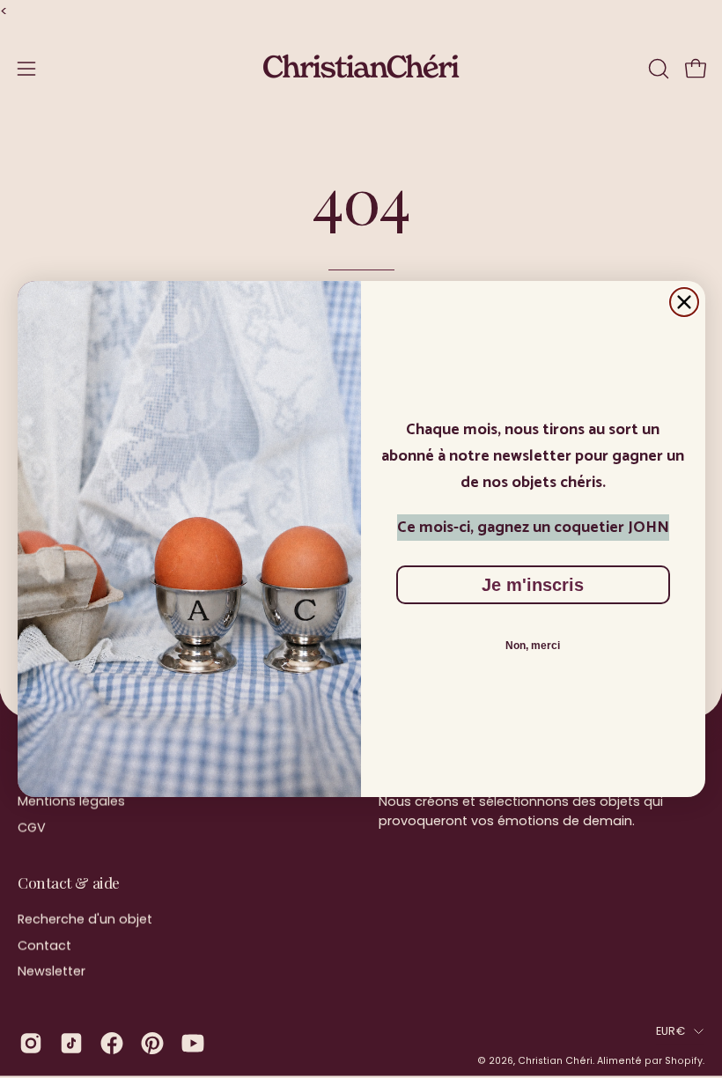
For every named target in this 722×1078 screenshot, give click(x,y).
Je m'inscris (533, 584)
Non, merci (532, 645)
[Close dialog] (684, 302)
